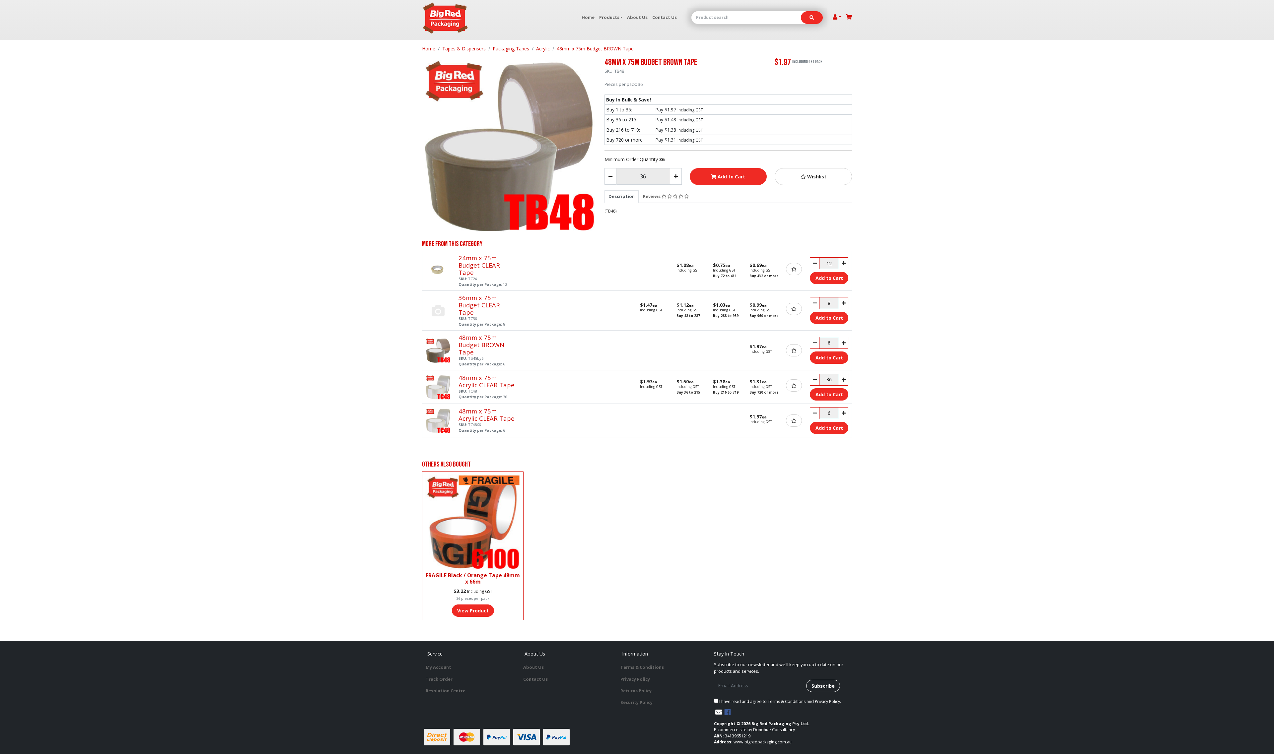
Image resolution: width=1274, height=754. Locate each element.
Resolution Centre (445, 691)
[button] (813, 176)
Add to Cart (730, 176)
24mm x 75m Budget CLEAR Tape (479, 265)
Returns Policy (636, 691)
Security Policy (636, 702)
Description (621, 196)
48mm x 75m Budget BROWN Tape (481, 344)
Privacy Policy (635, 679)
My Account (438, 667)
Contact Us (664, 17)
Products (609, 17)
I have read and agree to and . (779, 701)
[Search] (812, 17)
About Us (637, 17)
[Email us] (718, 712)
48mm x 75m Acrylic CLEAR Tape (487, 381)
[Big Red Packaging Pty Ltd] (445, 18)
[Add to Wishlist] (794, 269)
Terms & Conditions (642, 667)
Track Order (439, 679)
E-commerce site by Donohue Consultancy (754, 729)
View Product (473, 610)
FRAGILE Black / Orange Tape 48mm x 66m (473, 578)
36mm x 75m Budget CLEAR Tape (479, 304)
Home (588, 17)
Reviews (652, 196)
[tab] (621, 196)
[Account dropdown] (837, 17)
